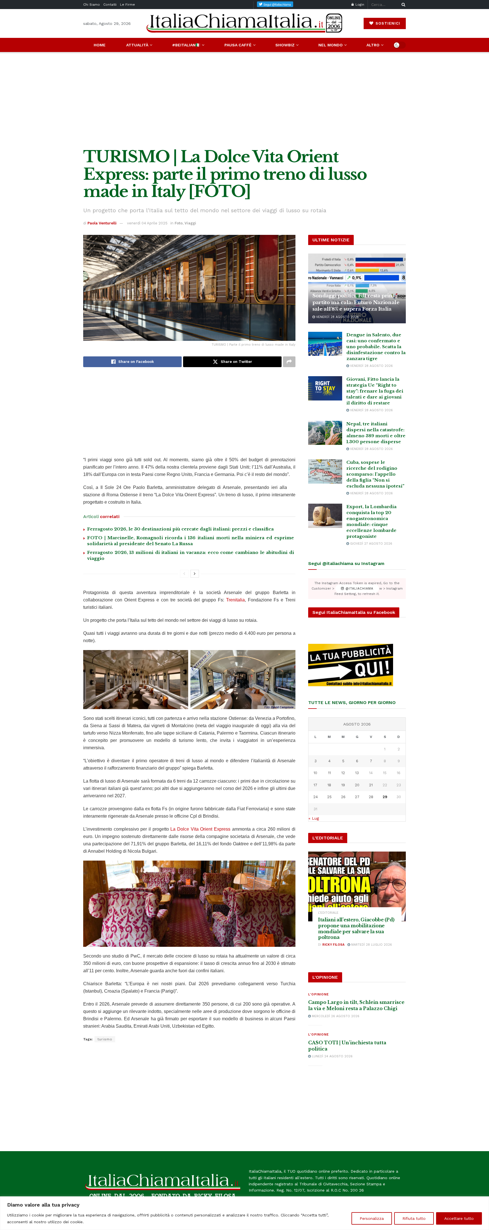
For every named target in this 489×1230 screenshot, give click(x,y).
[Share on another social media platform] (289, 361)
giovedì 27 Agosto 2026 (370, 543)
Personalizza (372, 1218)
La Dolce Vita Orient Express (200, 829)
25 (329, 797)
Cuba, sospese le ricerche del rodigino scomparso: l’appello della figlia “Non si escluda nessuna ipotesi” (375, 474)
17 (315, 785)
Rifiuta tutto (414, 1218)
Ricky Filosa (333, 945)
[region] (244, 1213)
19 (343, 785)
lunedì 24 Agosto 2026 (332, 1056)
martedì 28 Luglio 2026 (371, 945)
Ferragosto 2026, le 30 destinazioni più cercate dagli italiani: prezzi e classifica (180, 529)
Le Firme (127, 5)
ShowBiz (285, 45)
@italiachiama (358, 588)
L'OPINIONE (318, 994)
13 (357, 773)
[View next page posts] (194, 574)
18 (329, 785)
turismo (104, 1039)
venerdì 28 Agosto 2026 (337, 317)
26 (343, 797)
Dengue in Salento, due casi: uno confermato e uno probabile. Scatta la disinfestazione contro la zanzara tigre (376, 346)
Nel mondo (330, 45)
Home (100, 45)
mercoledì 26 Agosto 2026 (335, 1016)
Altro (372, 45)
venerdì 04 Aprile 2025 (147, 223)
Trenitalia (235, 599)
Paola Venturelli (102, 223)
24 (315, 797)
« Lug (313, 818)
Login (359, 5)
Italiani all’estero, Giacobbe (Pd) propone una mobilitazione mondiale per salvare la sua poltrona (356, 928)
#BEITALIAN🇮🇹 (186, 45)
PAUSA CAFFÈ (238, 45)
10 (315, 773)
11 (329, 773)
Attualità (137, 45)
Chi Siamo (91, 5)
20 (357, 785)
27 (357, 797)
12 (343, 773)
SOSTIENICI (387, 23)
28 (371, 797)
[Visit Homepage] (244, 23)
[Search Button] (402, 4)
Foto (179, 223)
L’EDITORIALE (328, 912)
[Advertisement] (244, 100)
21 (371, 785)
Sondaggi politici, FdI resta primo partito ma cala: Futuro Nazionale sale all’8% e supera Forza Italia (356, 302)
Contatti (110, 5)
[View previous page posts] (184, 574)
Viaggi (190, 223)
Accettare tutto (459, 1218)
